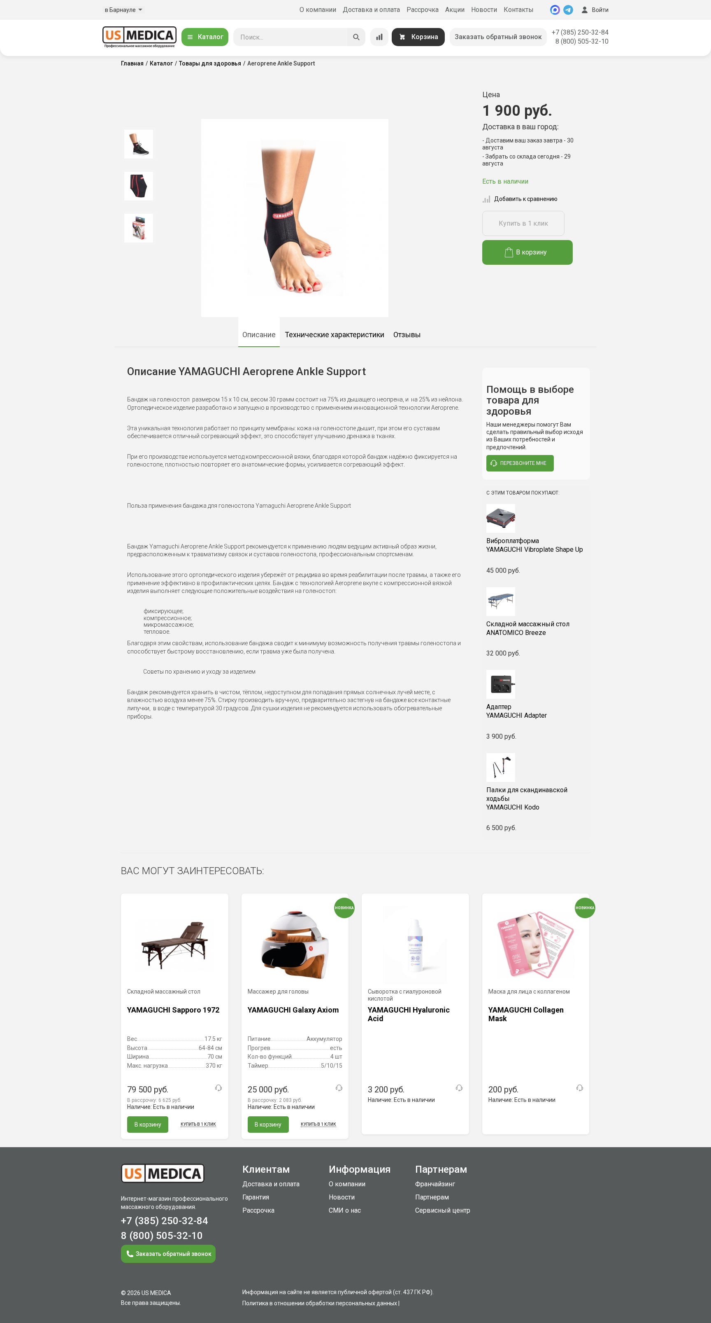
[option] (138, 144)
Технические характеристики (334, 334)
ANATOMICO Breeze (527, 628)
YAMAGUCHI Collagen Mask (526, 1014)
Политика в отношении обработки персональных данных (319, 1303)
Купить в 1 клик (523, 223)
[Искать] (356, 37)
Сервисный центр (442, 1210)
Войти (600, 10)
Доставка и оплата (371, 10)
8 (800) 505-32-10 (582, 41)
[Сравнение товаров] (379, 37)
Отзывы (407, 334)
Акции (455, 10)
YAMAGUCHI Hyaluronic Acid (409, 1014)
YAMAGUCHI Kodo (526, 798)
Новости (484, 10)
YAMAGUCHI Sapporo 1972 (173, 1010)
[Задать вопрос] (218, 1088)
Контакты (519, 10)
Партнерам (432, 1197)
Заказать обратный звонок (498, 37)
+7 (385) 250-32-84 (580, 32)
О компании (318, 10)
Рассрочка (423, 10)
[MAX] (555, 10)
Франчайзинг (435, 1184)
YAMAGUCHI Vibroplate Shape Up (534, 545)
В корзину (531, 252)
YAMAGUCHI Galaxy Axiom (293, 1010)
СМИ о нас (345, 1210)
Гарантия (255, 1197)
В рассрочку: (154, 1100)
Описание (259, 334)
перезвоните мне (523, 463)
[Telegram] (568, 10)
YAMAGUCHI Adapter (516, 711)
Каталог (210, 37)
